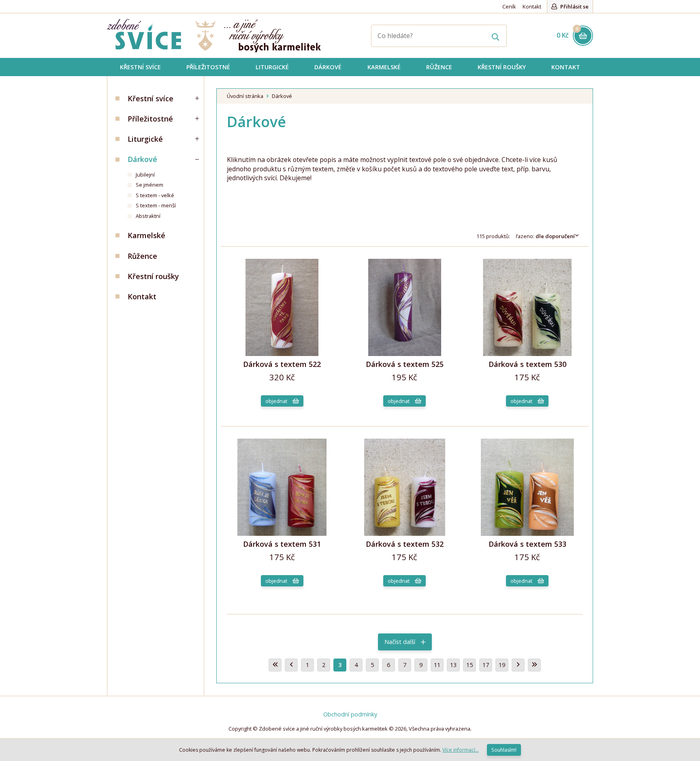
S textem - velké (155, 195)
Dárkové (142, 159)
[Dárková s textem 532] (404, 533)
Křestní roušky (153, 276)
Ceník (509, 6)
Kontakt (532, 6)
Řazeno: (545, 236)
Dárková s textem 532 (405, 544)
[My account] (495, 36)
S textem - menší (156, 205)
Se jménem (149, 184)
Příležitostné (150, 119)
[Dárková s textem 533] (527, 533)
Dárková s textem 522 (282, 364)
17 (485, 665)
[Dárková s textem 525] (404, 354)
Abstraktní (148, 216)
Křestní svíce (150, 98)
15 (469, 665)
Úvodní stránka (245, 96)
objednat (276, 401)
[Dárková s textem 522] (282, 354)
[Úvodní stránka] (214, 35)
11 (437, 665)
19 (502, 665)
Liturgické (145, 139)
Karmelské (146, 235)
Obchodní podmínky (350, 714)
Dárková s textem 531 (282, 544)
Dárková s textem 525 (405, 364)
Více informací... (460, 749)
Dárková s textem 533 (527, 544)
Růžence (142, 256)
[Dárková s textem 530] (527, 354)
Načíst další (400, 642)
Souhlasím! (503, 749)
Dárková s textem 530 (527, 364)
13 (453, 665)
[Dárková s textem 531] (282, 533)
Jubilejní (145, 174)
